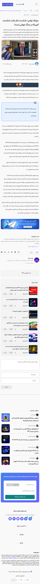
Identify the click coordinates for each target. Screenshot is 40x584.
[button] (21, 227)
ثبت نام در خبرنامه (20, 497)
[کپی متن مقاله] (18, 252)
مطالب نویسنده (29, 263)
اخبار (25, 11)
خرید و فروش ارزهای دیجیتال (12, 558)
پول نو (36, 11)
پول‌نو (21, 534)
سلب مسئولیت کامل (33, 246)
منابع (21, 543)
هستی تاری (30, 258)
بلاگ (31, 11)
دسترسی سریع (21, 526)
